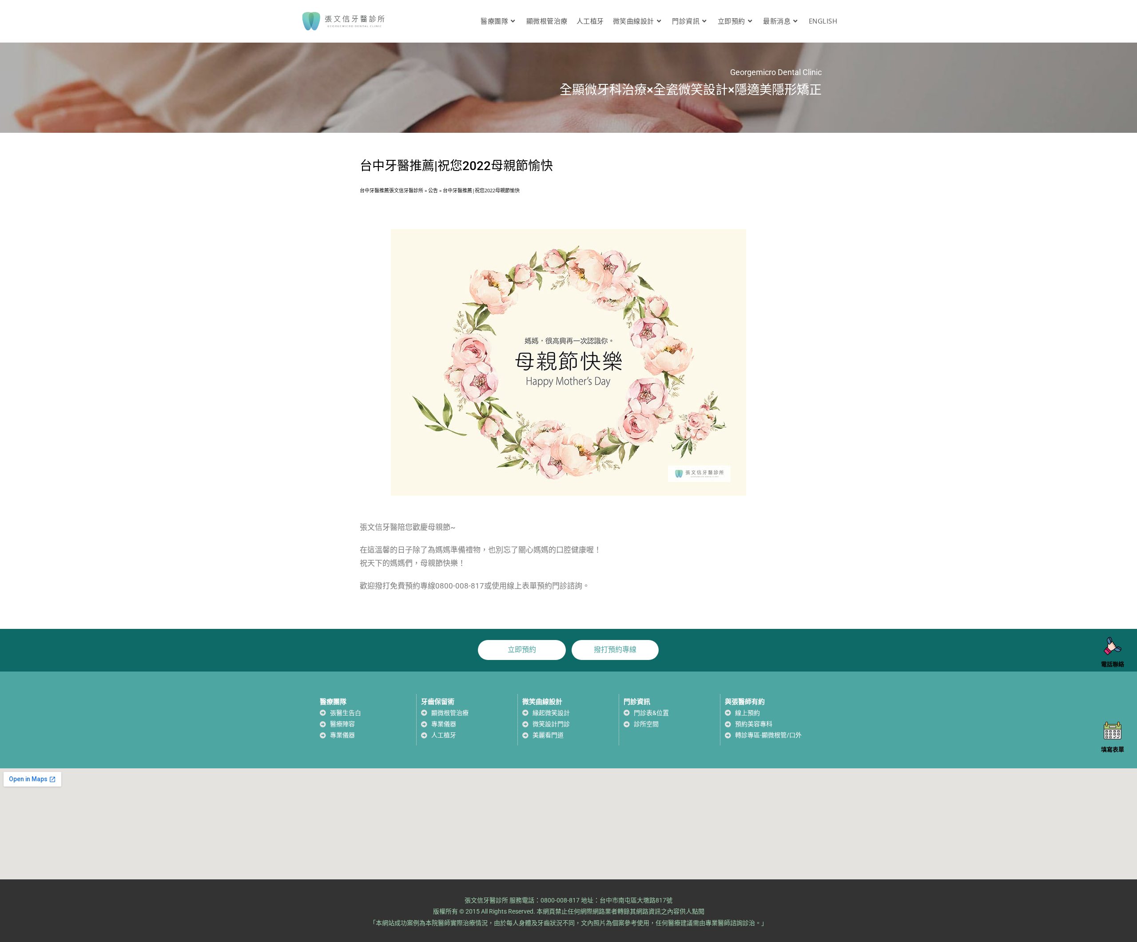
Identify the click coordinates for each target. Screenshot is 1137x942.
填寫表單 (1112, 749)
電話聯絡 (1112, 664)
